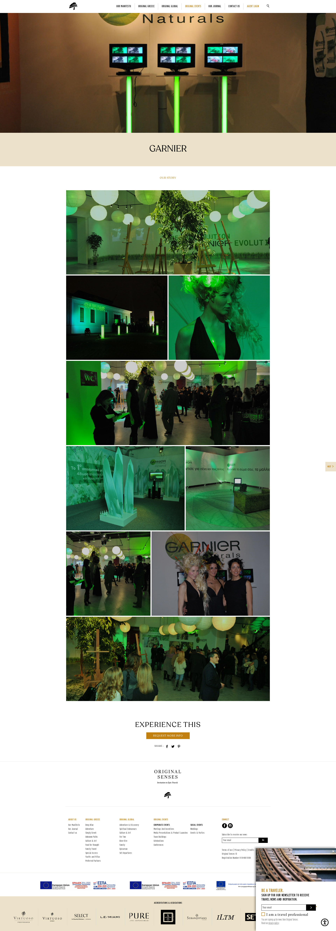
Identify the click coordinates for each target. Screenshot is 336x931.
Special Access (91, 853)
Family (122, 845)
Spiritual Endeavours (128, 829)
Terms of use (227, 850)
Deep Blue (89, 825)
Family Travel (91, 849)
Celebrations (159, 841)
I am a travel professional (287, 914)
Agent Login (253, 6)
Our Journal (214, 6)
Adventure (89, 829)
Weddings (194, 829)
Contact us (234, 6)
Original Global (170, 6)
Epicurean (124, 849)
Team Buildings (160, 837)
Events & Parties (197, 833)
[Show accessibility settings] (324, 922)
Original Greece (146, 6)
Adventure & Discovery (129, 825)
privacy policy (273, 923)
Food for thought (92, 845)
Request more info (168, 735)
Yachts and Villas (92, 857)
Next (329, 466)
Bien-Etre (123, 841)
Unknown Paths (91, 837)
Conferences (159, 845)
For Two (123, 837)
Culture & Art (91, 841)
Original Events (193, 6)
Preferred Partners (93, 861)
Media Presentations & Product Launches (171, 833)
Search (268, 6)
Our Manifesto (123, 6)
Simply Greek (90, 833)
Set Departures (126, 853)
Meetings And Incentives (164, 829)
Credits (251, 850)
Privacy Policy (240, 850)
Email (316, 906)
